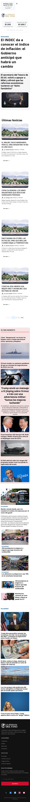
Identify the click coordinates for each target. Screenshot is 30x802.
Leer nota (5, 160)
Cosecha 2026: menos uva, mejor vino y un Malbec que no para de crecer (14, 288)
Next (22, 317)
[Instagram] (19, 792)
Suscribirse (15, 783)
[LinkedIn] (15, 792)
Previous (9, 317)
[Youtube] (24, 792)
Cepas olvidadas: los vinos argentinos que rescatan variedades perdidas (14, 192)
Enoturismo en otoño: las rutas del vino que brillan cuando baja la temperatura (15, 240)
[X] (6, 792)
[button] (16, 3)
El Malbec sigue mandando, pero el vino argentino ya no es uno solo (15, 144)
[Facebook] (10, 792)
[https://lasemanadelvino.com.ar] (15, 15)
